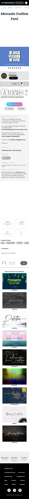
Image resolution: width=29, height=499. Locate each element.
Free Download (16, 104)
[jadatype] (5, 76)
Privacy (22, 480)
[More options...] (26, 94)
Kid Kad (14, 347)
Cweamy (14, 290)
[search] (19, 2)
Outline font (19, 172)
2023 (8, 222)
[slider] (14, 83)
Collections (18, 8)
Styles (10, 8)
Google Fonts (21, 476)
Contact (13, 78)
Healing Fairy (14, 404)
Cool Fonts (21, 472)
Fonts (4, 8)
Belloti (14, 423)
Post (23, 263)
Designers (24, 460)
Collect (10, 108)
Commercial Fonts (9, 472)
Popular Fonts (8, 468)
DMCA (14, 484)
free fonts (5, 460)
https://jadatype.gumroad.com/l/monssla (14, 129)
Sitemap (22, 484)
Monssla (14, 385)
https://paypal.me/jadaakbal (10, 136)
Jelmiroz (14, 309)
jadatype (13, 75)
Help (5, 480)
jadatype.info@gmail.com (18, 140)
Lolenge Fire (14, 366)
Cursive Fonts (8, 476)
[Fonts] (8, 3)
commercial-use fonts (14, 460)
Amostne (14, 442)
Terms (6, 484)
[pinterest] (20, 490)
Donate (7, 158)
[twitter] (14, 490)
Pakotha (14, 328)
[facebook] (9, 490)
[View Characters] (26, 90)
